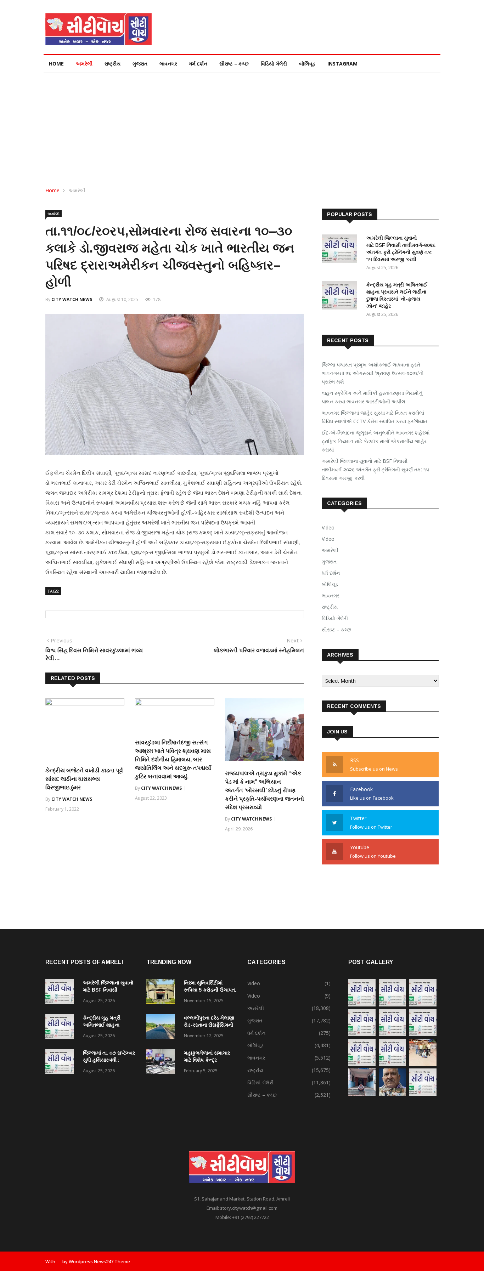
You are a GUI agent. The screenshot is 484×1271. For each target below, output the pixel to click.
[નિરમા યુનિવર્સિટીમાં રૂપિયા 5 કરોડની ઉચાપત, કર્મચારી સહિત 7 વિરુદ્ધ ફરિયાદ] (162, 992)
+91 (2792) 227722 (250, 1217)
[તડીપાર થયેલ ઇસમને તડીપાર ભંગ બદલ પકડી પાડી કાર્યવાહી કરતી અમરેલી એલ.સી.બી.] (362, 1093)
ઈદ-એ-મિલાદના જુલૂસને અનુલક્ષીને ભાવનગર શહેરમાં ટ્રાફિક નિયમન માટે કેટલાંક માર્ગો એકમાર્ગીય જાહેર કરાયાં (375, 441)
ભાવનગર (168, 63)
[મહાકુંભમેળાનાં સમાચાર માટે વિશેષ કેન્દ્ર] (162, 1063)
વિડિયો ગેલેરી (274, 63)
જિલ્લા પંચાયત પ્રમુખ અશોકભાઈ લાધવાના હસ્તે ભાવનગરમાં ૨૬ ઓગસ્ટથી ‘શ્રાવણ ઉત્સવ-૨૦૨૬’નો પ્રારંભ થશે (373, 373)
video (328, 538)
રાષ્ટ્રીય (112, 63)
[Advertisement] (242, 126)
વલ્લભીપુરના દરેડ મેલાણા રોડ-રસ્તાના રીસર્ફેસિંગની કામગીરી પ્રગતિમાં (209, 1025)
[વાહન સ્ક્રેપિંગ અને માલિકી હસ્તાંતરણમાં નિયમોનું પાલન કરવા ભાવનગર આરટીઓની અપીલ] (392, 1004)
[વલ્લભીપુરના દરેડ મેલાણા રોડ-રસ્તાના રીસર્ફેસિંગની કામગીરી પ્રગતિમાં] (162, 1028)
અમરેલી (84, 63)
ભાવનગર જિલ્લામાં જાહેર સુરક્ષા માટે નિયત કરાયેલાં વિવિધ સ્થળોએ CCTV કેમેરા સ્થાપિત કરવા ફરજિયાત (374, 417)
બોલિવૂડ (307, 63)
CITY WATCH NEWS (71, 299)
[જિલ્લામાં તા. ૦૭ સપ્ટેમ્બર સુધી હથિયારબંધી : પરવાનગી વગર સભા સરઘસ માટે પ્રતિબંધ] (61, 1063)
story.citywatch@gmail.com (248, 1208)
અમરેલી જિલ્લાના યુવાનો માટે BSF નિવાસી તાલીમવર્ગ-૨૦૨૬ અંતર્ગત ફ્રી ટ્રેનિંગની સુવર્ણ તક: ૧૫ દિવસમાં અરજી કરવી (375, 469)
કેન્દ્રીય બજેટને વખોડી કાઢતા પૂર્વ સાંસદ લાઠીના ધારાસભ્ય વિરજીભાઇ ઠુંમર (84, 778)
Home (56, 63)
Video (328, 527)
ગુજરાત (140, 63)
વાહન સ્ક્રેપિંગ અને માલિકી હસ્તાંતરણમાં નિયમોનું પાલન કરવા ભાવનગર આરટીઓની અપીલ (372, 397)
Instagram (342, 63)
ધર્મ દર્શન (198, 63)
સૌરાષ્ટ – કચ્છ (234, 63)
